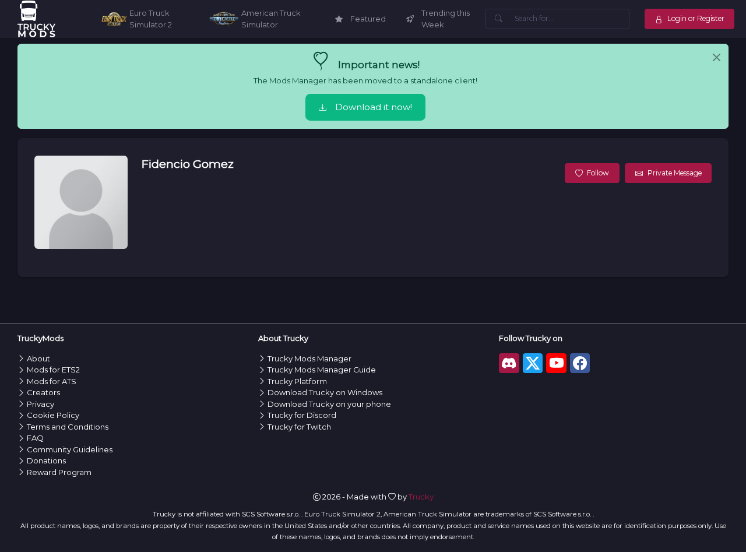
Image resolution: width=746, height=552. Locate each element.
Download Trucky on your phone (329, 404)
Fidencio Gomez (187, 164)
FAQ (35, 437)
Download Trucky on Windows (325, 392)
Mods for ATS (51, 381)
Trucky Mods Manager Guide (322, 369)
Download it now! (373, 107)
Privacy (40, 404)
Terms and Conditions (67, 426)
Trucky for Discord (302, 415)
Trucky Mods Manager (309, 358)
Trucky (421, 496)
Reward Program (59, 472)
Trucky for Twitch (299, 426)
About (38, 358)
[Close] (716, 57)
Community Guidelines (69, 449)
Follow (598, 172)
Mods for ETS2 (53, 369)
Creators (43, 392)
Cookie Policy (53, 415)
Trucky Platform (297, 381)
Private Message (675, 172)
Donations (46, 460)
